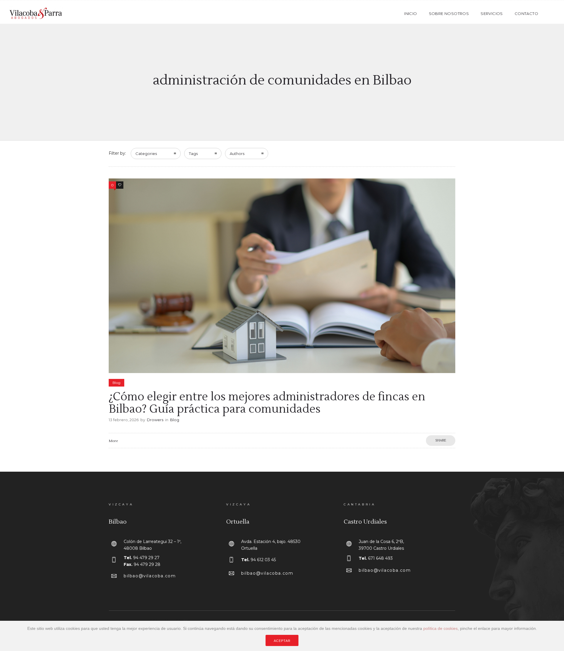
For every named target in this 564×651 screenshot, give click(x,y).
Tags (193, 153)
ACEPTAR (282, 640)
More (113, 441)
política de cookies (440, 628)
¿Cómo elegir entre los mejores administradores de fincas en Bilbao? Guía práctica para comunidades (267, 403)
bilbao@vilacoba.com (150, 576)
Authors (237, 153)
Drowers (155, 419)
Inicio (410, 13)
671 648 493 (380, 558)
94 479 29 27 (146, 557)
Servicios (492, 13)
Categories (146, 153)
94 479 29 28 (147, 564)
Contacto (526, 13)
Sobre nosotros (449, 13)
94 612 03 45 (263, 559)
